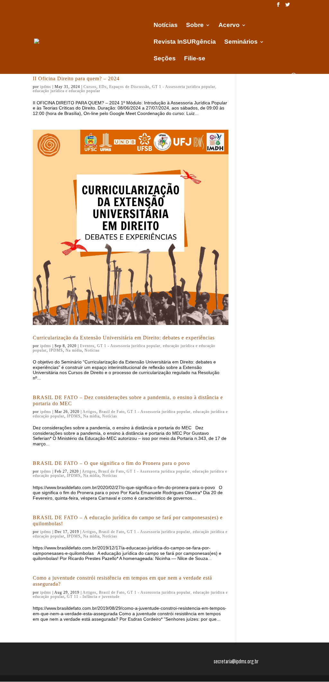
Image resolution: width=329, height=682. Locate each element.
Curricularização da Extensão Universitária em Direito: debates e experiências (124, 337)
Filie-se (194, 59)
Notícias (166, 25)
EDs (103, 86)
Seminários (241, 42)
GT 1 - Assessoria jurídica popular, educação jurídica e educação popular (124, 348)
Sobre (195, 25)
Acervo (229, 25)
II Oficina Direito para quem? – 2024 (76, 78)
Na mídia (74, 350)
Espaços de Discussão (129, 86)
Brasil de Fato (112, 411)
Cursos (90, 86)
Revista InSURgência (185, 42)
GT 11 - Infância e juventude (93, 596)
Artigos (89, 411)
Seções (165, 59)
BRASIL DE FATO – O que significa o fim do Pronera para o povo (111, 463)
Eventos (87, 346)
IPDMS (56, 350)
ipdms (45, 86)
